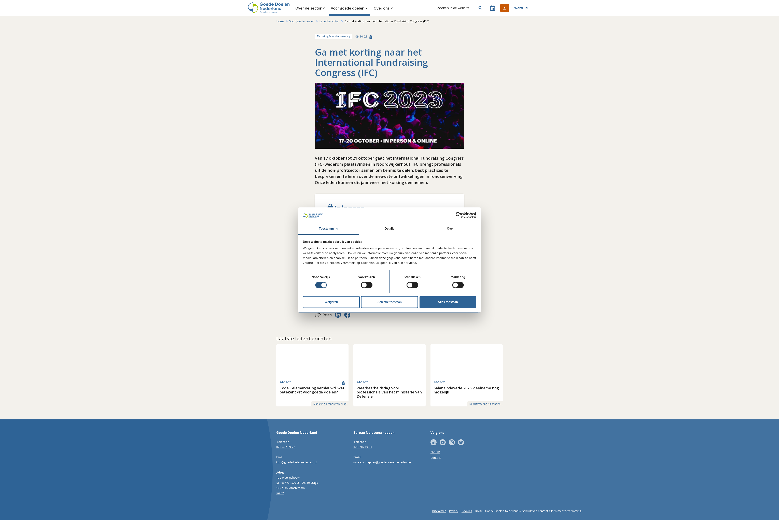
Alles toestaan (448, 302)
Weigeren (331, 302)
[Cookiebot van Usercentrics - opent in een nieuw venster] (458, 215)
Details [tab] (390, 228)
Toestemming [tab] (328, 228)
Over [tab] (450, 228)
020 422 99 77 (285, 447)
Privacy (453, 511)
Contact (435, 458)
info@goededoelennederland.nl (296, 462)
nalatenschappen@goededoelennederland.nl (382, 462)
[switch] (366, 285)
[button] (310, 8)
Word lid (521, 8)
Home (280, 21)
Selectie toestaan (390, 302)
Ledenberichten (329, 21)
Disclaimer (439, 511)
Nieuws (435, 452)
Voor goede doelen (301, 21)
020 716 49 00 (362, 447)
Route (280, 493)
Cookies (467, 511)
